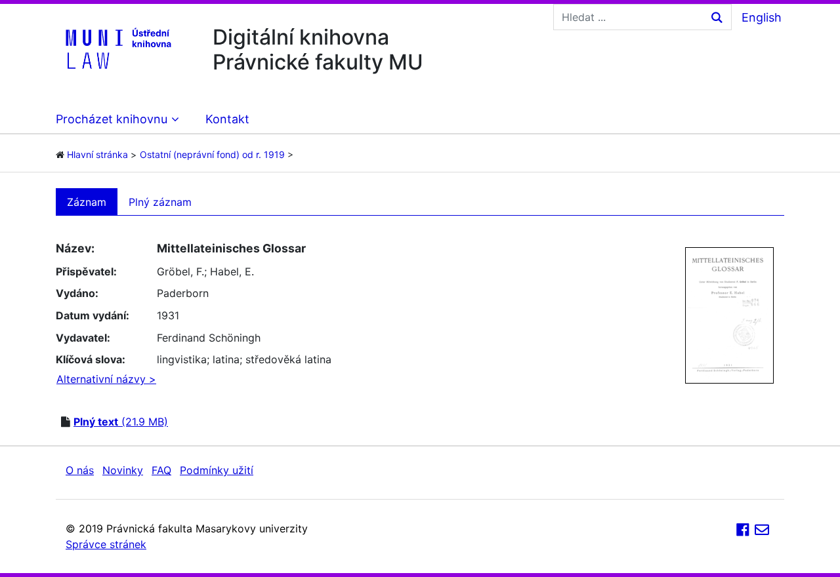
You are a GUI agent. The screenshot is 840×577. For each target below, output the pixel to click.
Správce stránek (106, 544)
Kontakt (227, 119)
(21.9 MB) (121, 421)
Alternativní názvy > (106, 379)
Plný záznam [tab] (160, 202)
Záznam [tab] (86, 202)
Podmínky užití (216, 470)
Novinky (122, 470)
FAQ (161, 470)
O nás (80, 470)
